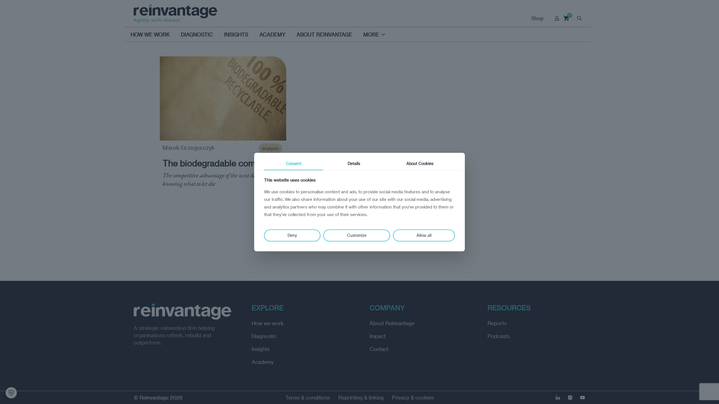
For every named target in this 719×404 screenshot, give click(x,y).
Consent (293, 163)
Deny (292, 235)
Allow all (424, 235)
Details (354, 163)
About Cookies (419, 163)
